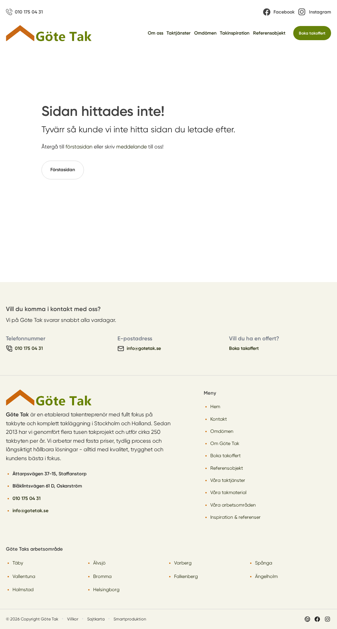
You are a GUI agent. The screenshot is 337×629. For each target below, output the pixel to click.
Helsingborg (106, 589)
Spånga (263, 562)
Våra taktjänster (227, 480)
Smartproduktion (130, 618)
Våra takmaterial (228, 492)
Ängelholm (266, 576)
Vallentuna (24, 576)
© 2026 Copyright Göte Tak (32, 618)
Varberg (183, 562)
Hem (215, 406)
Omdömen (205, 33)
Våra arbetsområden (233, 505)
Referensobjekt (269, 33)
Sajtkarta (96, 618)
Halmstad (23, 589)
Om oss (155, 33)
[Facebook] (317, 619)
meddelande (131, 147)
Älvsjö (99, 562)
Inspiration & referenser (235, 517)
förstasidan (78, 147)
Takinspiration (234, 33)
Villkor (72, 618)
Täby (18, 562)
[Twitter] (327, 619)
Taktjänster (179, 33)
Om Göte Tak (224, 443)
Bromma (102, 576)
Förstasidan (62, 169)
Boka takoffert (312, 33)
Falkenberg (186, 576)
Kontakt (218, 419)
